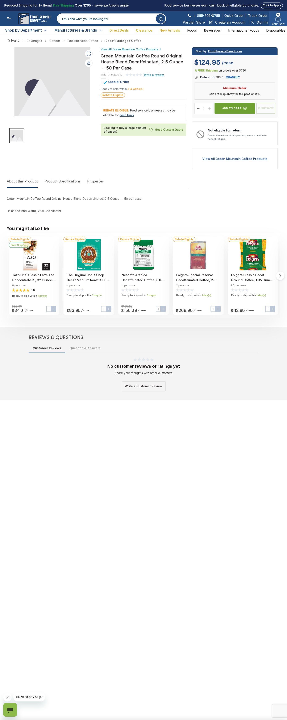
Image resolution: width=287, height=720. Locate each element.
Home (15, 40)
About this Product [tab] (22, 181)
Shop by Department (23, 30)
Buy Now (267, 108)
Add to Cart (232, 108)
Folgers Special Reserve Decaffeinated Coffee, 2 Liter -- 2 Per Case (194, 280)
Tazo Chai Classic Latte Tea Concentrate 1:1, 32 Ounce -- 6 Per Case (34, 280)
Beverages (212, 30)
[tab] (16, 135)
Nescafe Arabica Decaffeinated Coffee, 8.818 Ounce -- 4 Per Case (143, 280)
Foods (192, 30)
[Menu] (9, 18)
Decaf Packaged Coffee (123, 41)
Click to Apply (272, 5)
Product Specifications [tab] (62, 181)
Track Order (258, 15)
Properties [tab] (95, 181)
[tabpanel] (98, 205)
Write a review (154, 74)
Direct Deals (119, 30)
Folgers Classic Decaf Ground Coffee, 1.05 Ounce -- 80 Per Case (252, 280)
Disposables (275, 30)
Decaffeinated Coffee (83, 41)
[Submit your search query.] (160, 19)
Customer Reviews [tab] (47, 348)
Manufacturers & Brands (75, 30)
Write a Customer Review (143, 386)
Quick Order (234, 15)
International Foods (243, 30)
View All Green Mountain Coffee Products (129, 49)
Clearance (144, 30)
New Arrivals (169, 30)
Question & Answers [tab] (85, 348)
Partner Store (194, 22)
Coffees (55, 41)
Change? (233, 77)
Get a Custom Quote (169, 129)
